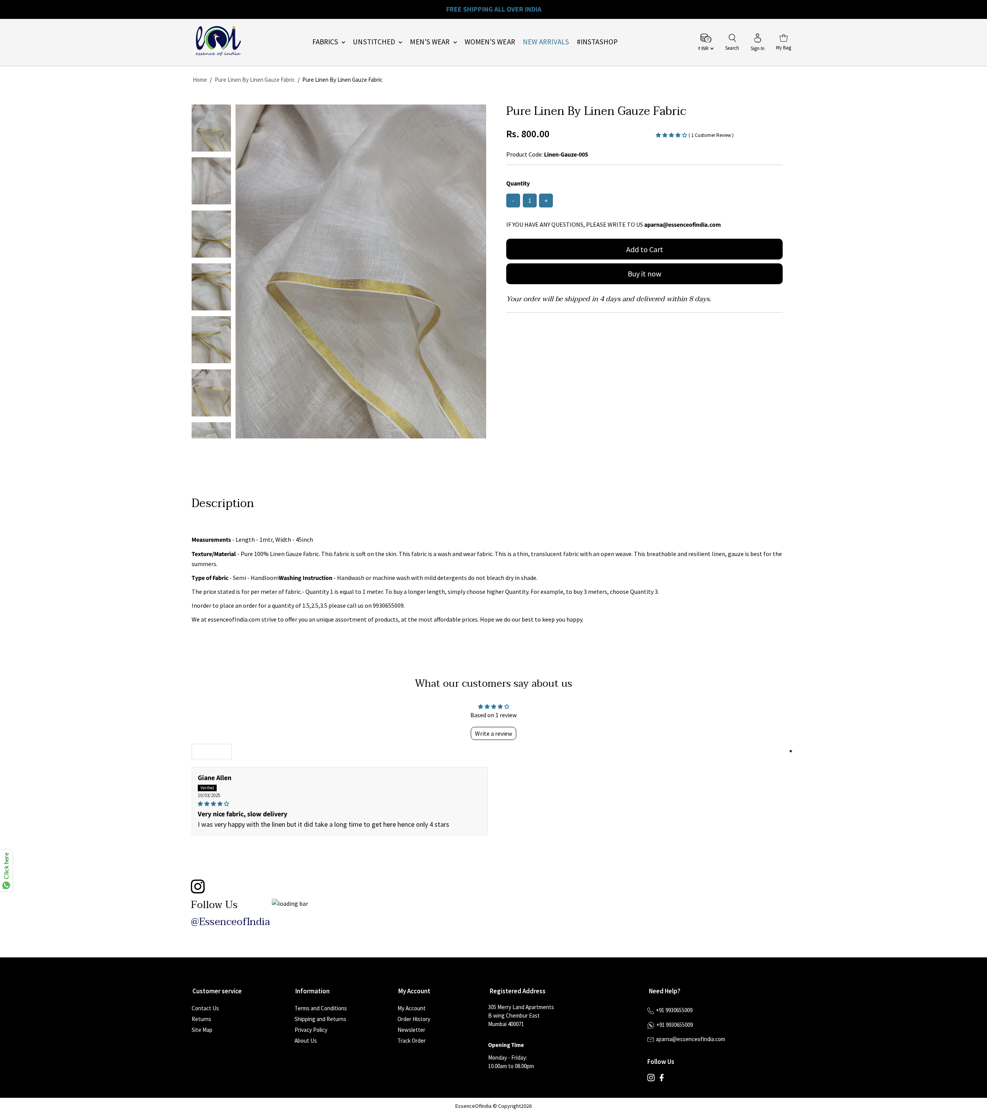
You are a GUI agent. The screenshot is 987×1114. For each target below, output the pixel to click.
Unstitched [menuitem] (375, 41)
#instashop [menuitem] (597, 41)
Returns (201, 1019)
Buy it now (644, 273)
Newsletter (411, 1029)
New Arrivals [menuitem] (546, 41)
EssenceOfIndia (473, 1105)
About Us (306, 1040)
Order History (413, 1019)
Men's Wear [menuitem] (430, 41)
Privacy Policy (311, 1029)
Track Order (411, 1040)
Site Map (202, 1029)
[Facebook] (661, 1079)
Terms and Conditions (321, 1008)
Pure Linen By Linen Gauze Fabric (255, 79)
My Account (411, 1008)
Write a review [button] (493, 733)
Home (200, 79)
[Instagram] (651, 1079)
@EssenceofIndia (230, 921)
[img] (340, 803)
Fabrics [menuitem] (326, 41)
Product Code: (524, 154)
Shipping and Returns (320, 1019)
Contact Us (205, 1008)
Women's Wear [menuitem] (490, 41)
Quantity (518, 183)
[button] (672, 134)
